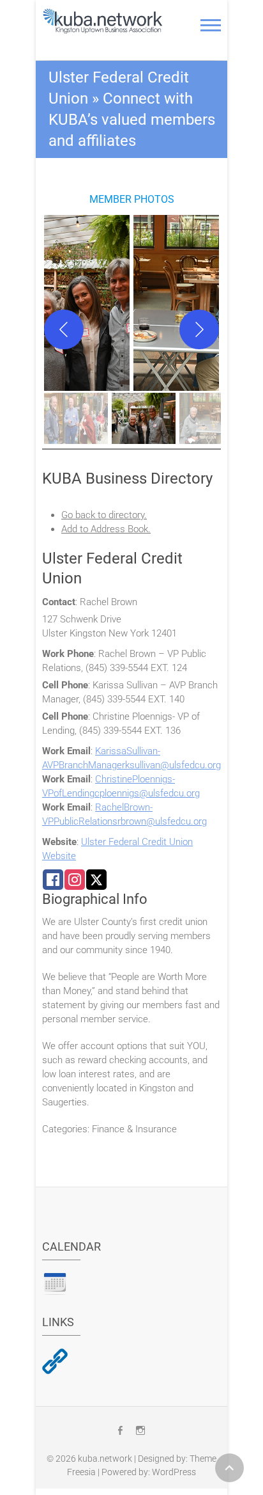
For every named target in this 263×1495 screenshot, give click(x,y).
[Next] (199, 329)
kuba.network (105, 1458)
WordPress (174, 1472)
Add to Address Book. (106, 529)
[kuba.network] (102, 21)
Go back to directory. (104, 515)
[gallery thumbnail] (76, 418)
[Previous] (64, 329)
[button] (87, 303)
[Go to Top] (229, 1467)
